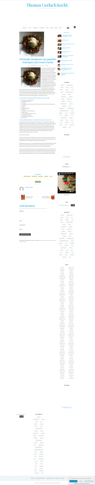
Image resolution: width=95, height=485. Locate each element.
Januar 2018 (71, 332)
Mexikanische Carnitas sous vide (67, 64)
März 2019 (71, 322)
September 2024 (62, 278)
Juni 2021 (71, 302)
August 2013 (62, 373)
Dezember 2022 (71, 291)
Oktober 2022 (71, 293)
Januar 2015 (71, 360)
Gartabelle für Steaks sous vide (66, 60)
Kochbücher (41, 27)
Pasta (66, 113)
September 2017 (71, 335)
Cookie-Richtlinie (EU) (50, 478)
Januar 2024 (62, 284)
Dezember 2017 (62, 334)
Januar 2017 (71, 341)
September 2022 (62, 294)
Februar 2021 (71, 305)
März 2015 (71, 358)
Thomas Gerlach (34, 65)
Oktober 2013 (62, 372)
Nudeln (72, 110)
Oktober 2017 (62, 335)
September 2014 (71, 363)
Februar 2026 (71, 267)
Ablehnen (81, 481)
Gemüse (69, 94)
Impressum (87, 483)
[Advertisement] (47, 18)
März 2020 (62, 314)
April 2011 (62, 378)
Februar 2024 (71, 282)
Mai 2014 (71, 366)
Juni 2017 (62, 338)
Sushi (61, 122)
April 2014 (62, 367)
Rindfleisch (66, 115)
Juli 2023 (62, 287)
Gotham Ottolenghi (27, 176)
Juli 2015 (71, 355)
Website (20, 229)
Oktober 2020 (71, 308)
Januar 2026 (62, 268)
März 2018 (71, 331)
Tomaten (60, 124)
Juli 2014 (71, 364)
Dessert (61, 89)
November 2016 (71, 343)
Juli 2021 (62, 302)
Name (20, 220)
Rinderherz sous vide (66, 51)
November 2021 (62, 299)
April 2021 (71, 303)
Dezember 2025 (71, 268)
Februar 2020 (71, 314)
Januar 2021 (62, 306)
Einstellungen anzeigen (89, 481)
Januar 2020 (62, 316)
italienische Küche (64, 103)
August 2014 (62, 364)
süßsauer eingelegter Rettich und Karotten (46, 197)
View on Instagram (67, 156)
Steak (67, 120)
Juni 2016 (62, 347)
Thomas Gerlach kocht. (47, 5)
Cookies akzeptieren (73, 481)
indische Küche (69, 99)
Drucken (38, 181)
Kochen (29, 27)
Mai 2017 (71, 338)
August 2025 (62, 270)
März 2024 (62, 282)
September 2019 (62, 319)
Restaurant (72, 113)
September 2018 (71, 326)
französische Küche (69, 92)
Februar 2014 (62, 369)
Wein (70, 127)
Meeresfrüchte (62, 108)
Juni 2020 (71, 311)
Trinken (51, 27)
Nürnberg (60, 113)
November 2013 (71, 370)
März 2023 (62, 290)
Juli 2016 (71, 346)
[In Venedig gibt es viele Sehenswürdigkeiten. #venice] (73, 139)
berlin (67, 87)
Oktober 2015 (62, 354)
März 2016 (71, 349)
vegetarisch (46, 176)
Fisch (72, 89)
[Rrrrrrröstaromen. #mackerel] (73, 146)
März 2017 (71, 340)
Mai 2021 (62, 303)
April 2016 (62, 349)
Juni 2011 (71, 376)
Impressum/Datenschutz (82, 483)
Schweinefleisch (63, 117)
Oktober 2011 (71, 375)
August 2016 (62, 346)
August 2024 (71, 278)
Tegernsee (67, 122)
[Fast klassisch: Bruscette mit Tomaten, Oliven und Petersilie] (66, 152)
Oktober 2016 (62, 344)
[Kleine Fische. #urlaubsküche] (60, 146)
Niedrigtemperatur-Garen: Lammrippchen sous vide (67, 36)
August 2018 (62, 328)
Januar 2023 (62, 291)
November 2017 (71, 334)
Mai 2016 (71, 347)
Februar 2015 (62, 360)
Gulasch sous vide (65, 40)
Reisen (56, 27)
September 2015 (71, 354)
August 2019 (71, 319)
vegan (66, 124)
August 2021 (71, 300)
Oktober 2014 (62, 363)
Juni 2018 (62, 329)
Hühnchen (70, 96)
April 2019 (62, 322)
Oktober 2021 (71, 299)
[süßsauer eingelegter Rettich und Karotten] (52, 197)
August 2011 (62, 376)
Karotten (71, 103)
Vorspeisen (64, 127)
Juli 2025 (71, 270)
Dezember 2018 (62, 325)
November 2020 (62, 308)
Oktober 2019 (71, 317)
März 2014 (71, 367)
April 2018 (62, 331)
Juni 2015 (62, 357)
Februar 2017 (62, 341)
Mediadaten (57, 478)
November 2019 (62, 317)
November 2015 (71, 352)
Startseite (24, 27)
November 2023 (62, 285)
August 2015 (62, 355)
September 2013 (71, 372)
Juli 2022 (71, 294)
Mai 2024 (62, 281)
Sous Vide (70, 117)
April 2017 (62, 340)
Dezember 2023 (71, 284)
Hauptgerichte (34, 176)
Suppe (72, 120)
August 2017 (62, 337)
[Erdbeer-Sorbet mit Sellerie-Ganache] (23, 197)
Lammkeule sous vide (66, 47)
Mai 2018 (71, 329)
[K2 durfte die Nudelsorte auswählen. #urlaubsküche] (66, 139)
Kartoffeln (64, 106)
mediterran (41, 176)
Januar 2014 (71, 369)
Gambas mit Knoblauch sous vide (68, 43)
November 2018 (71, 325)
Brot (72, 87)
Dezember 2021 (71, 297)
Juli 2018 (71, 328)
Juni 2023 (71, 287)
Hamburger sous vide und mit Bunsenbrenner (67, 56)
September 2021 (62, 300)
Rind (61, 115)
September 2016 (71, 344)
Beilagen (62, 87)
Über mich (62, 478)
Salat (72, 115)
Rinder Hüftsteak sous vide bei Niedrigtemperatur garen (66, 69)
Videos (60, 27)
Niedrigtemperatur (71, 108)
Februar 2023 (71, 290)
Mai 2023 (62, 288)
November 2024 (62, 276)
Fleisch (62, 92)
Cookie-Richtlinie (76, 483)
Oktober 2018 (62, 326)
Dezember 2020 (71, 306)
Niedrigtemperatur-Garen (64, 110)
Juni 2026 (62, 267)
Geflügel (64, 94)
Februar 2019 (62, 323)
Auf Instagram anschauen (66, 407)
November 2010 (71, 378)
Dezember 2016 (62, 343)
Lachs (70, 106)
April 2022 (71, 296)
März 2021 (62, 305)
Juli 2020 (62, 311)
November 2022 (62, 293)
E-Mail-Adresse (22, 225)
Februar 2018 (62, 332)
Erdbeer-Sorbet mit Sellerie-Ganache (29, 197)
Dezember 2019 (71, 316)
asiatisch (62, 85)
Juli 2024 (62, 279)
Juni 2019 (62, 320)
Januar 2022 (62, 297)
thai (72, 122)
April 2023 (71, 288)
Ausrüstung (35, 27)
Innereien (63, 101)
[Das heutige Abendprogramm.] (60, 152)
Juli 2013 (71, 373)
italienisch (69, 101)
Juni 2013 (62, 375)
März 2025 (71, 273)
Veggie (51, 176)
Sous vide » (67, 32)
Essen (47, 27)
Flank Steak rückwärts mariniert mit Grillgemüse (67, 74)
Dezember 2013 (62, 370)
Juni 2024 (71, 279)
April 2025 (62, 273)
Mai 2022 (62, 296)
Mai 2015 (71, 357)
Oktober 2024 (71, 276)
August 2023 (71, 285)
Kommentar (21, 211)
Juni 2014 (62, 366)
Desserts (67, 89)
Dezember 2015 (62, 352)
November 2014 (71, 361)
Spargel (61, 120)
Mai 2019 (71, 320)
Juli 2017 (71, 337)
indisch (63, 99)
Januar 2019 (71, 323)
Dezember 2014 (62, 361)
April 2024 (71, 281)
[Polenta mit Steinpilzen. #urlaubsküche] (66, 146)
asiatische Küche (69, 85)
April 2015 (62, 358)
